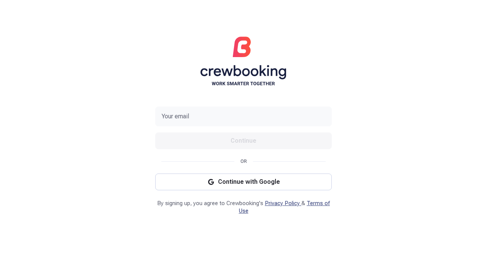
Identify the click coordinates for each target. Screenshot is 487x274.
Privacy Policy (283, 203)
